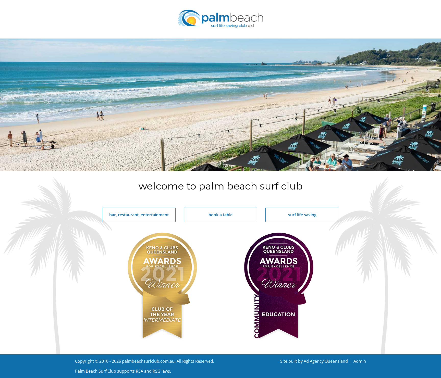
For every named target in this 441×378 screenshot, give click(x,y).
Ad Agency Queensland (326, 361)
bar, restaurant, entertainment (139, 215)
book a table (220, 215)
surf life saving (302, 215)
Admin (359, 361)
